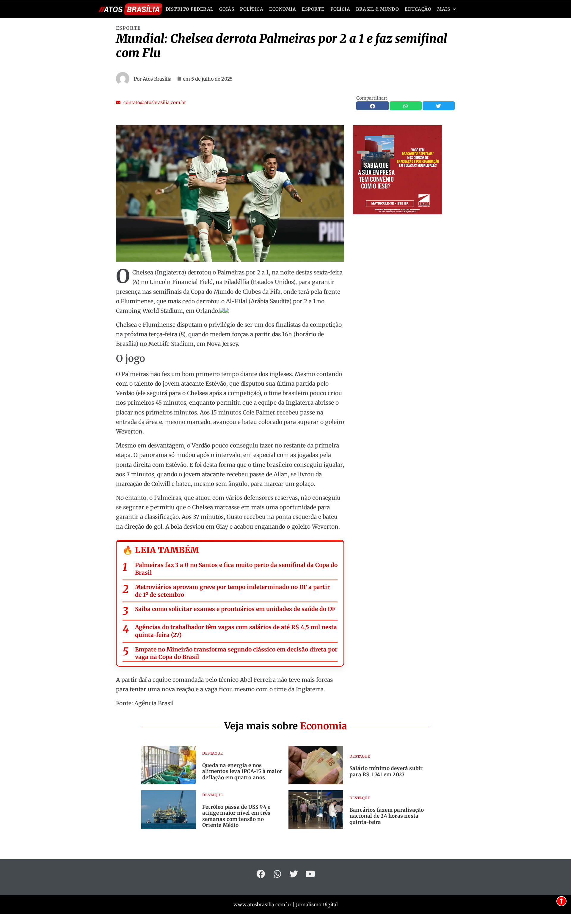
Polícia (340, 9)
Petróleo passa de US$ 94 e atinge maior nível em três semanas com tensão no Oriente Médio (236, 816)
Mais (443, 9)
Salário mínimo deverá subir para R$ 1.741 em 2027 (386, 771)
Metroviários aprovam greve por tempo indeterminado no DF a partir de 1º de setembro (232, 590)
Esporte (313, 9)
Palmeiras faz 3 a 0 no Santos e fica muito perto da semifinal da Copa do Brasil (236, 568)
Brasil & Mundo (377, 9)
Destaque (212, 753)
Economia (282, 9)
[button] (151, 102)
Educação (418, 9)
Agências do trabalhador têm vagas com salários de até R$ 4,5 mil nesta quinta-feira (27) (236, 631)
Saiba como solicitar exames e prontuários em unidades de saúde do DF (235, 609)
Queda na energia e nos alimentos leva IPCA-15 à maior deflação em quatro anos (242, 771)
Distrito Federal (189, 9)
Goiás (226, 9)
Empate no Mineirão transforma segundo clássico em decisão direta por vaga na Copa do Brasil (236, 653)
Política (251, 9)
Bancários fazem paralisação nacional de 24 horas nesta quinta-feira (386, 816)
